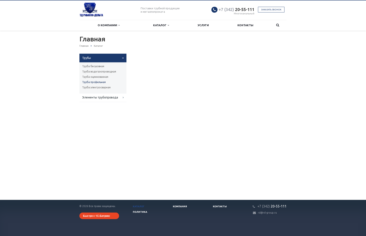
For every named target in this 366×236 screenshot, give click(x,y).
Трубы (86, 58)
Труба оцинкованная (95, 76)
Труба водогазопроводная (99, 71)
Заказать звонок (271, 9)
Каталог (160, 25)
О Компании (108, 25)
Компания (180, 206)
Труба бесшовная (93, 66)
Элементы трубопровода (100, 97)
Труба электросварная (96, 87)
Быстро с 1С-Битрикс (96, 216)
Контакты (245, 25)
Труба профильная (94, 82)
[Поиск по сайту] (278, 25)
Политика (140, 212)
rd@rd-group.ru (267, 212)
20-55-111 (236, 9)
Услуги (203, 25)
